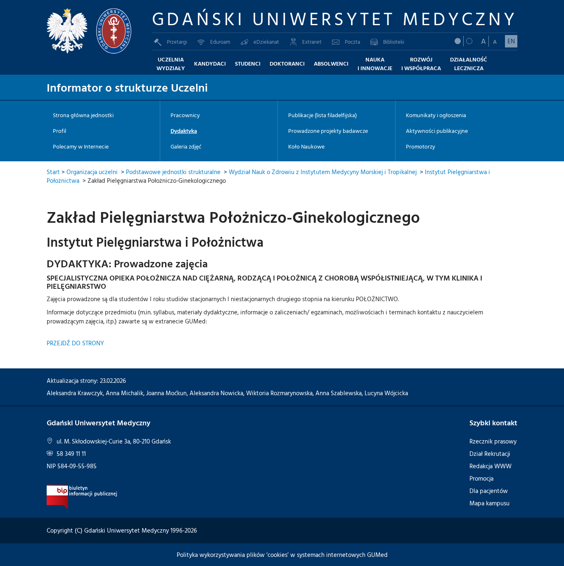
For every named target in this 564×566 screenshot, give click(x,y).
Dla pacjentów (488, 490)
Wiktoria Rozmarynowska (279, 393)
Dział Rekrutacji (489, 453)
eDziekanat (266, 42)
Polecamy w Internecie (81, 146)
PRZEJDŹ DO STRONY (75, 343)
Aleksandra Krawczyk (75, 393)
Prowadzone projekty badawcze (328, 131)
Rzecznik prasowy (493, 441)
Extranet (312, 42)
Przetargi (177, 42)
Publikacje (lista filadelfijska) (322, 115)
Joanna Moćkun (166, 393)
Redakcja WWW (490, 466)
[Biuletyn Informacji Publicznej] (82, 496)
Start (53, 172)
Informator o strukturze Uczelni (127, 87)
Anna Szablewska (338, 393)
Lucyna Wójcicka (386, 393)
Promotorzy (420, 146)
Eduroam (220, 42)
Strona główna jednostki (83, 115)
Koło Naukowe (306, 146)
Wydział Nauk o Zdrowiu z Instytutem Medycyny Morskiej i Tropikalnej (323, 172)
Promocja (481, 478)
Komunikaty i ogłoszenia (436, 115)
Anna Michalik (124, 393)
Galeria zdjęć (186, 146)
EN (511, 41)
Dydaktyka (184, 131)
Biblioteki (393, 42)
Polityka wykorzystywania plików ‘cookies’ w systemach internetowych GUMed (282, 554)
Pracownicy (185, 115)
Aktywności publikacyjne (437, 131)
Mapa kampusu (489, 503)
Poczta (352, 42)
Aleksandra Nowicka (216, 393)
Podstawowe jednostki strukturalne (173, 172)
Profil (59, 131)
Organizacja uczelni (92, 172)
